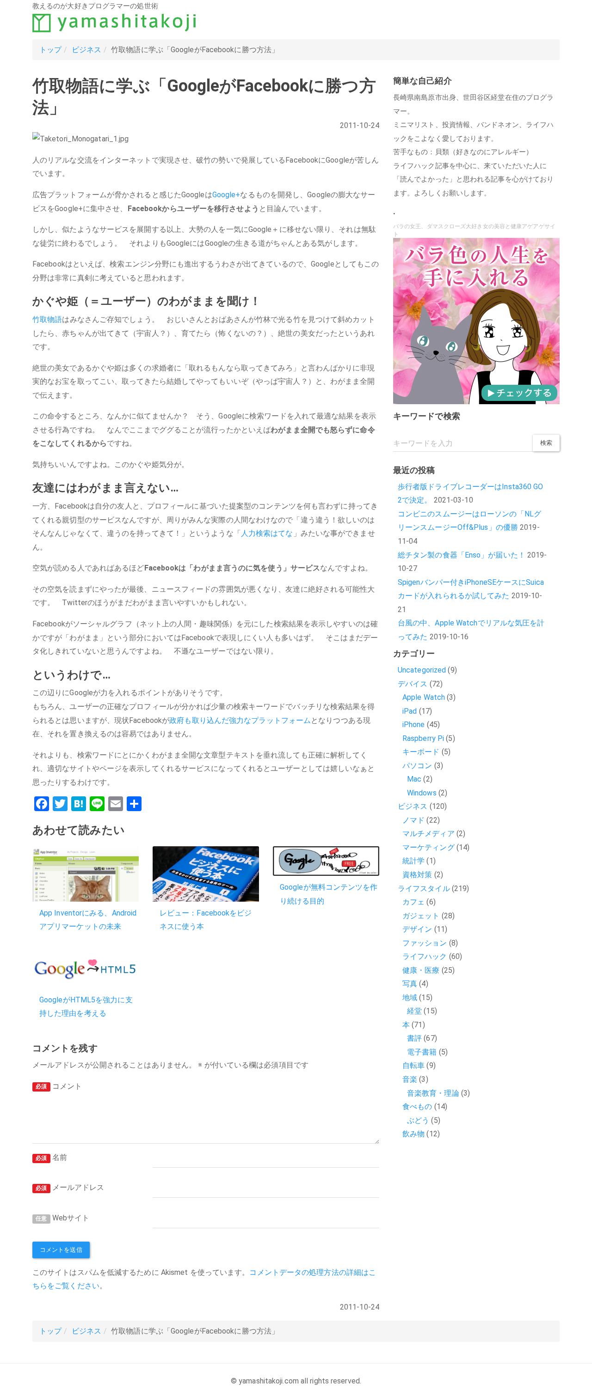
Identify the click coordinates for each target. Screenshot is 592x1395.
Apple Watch (423, 697)
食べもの (417, 1106)
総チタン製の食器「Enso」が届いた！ (461, 555)
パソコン (417, 765)
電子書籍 (422, 1052)
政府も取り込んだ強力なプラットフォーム (240, 720)
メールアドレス (70, 1187)
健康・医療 (421, 970)
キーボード (421, 751)
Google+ (226, 194)
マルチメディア (428, 833)
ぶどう (418, 1120)
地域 (409, 997)
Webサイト (62, 1217)
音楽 (409, 1079)
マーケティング (428, 847)
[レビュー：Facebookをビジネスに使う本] (206, 874)
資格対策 (417, 874)
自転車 (413, 1065)
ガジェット (421, 915)
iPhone (413, 724)
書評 (414, 1038)
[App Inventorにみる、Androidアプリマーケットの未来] (85, 874)
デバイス (412, 683)
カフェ (413, 902)
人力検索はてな (267, 533)
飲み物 (413, 1133)
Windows (422, 792)
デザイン (417, 929)
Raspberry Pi (423, 738)
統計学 (413, 860)
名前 (51, 1157)
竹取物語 (47, 319)
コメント (59, 1086)
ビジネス (86, 49)
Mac (414, 779)
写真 (409, 983)
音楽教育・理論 (433, 1093)
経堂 (414, 1011)
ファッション (424, 943)
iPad (409, 711)
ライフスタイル (424, 888)
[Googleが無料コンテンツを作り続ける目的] (326, 861)
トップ (50, 49)
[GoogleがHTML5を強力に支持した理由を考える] (85, 969)
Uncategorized (422, 670)
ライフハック (424, 956)
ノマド (413, 820)
